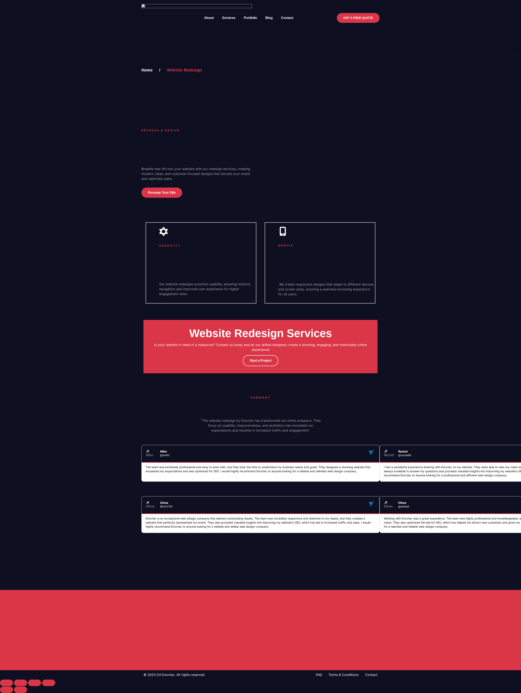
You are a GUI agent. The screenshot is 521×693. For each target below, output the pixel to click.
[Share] (34, 683)
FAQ (319, 675)
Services (228, 18)
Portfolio (250, 18)
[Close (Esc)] (48, 683)
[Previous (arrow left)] (6, 689)
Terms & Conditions (343, 675)
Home (147, 70)
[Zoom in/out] (6, 683)
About (209, 18)
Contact (287, 18)
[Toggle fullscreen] (20, 683)
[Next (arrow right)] (20, 689)
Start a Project (260, 360)
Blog (269, 18)
